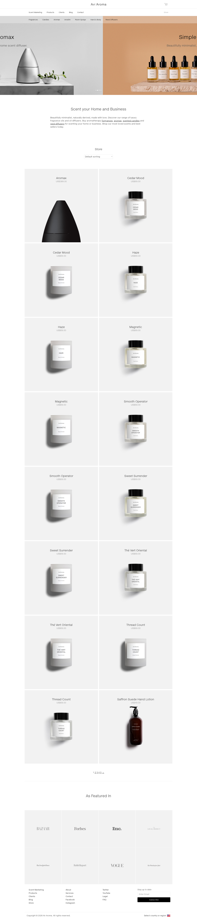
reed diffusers (57, 123)
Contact (80, 12)
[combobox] (98, 156)
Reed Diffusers (112, 20)
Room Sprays (80, 20)
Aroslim (67, 20)
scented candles (131, 120)
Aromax (57, 20)
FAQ (104, 899)
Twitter (106, 890)
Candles (45, 20)
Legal (105, 896)
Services (69, 893)
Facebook (70, 899)
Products (50, 12)
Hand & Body (95, 20)
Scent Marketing (35, 12)
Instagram (70, 903)
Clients (61, 12)
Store (166, 12)
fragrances (107, 120)
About (68, 890)
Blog (71, 12)
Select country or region (155, 915)
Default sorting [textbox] (92, 156)
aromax (118, 120)
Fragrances (33, 20)
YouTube (106, 893)
